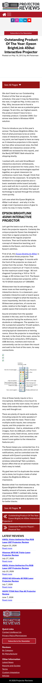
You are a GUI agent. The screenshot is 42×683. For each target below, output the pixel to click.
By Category (7, 650)
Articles (5, 675)
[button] (21, 33)
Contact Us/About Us (11, 632)
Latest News (7, 662)
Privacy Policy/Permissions (14, 635)
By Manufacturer (9, 653)
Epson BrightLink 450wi (26, 253)
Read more (7, 548)
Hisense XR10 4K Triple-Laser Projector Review (16, 554)
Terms (5, 669)
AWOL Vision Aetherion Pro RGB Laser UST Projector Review (17, 566)
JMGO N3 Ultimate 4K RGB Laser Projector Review (17, 579)
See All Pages (11, 85)
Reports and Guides (11, 665)
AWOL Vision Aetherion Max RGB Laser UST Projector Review (18, 541)
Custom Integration (11, 672)
